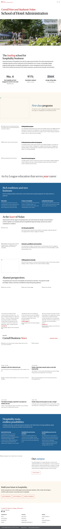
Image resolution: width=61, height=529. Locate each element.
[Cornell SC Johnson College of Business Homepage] (30, 508)
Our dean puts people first (28, 228)
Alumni (2, 516)
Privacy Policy (23, 527)
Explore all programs (28, 496)
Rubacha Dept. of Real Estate (27, 522)
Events (43, 518)
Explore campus (36, 472)
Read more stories (53, 338)
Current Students (4, 518)
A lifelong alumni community (28, 260)
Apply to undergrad (6, 496)
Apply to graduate (16, 496)
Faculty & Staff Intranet (46, 520)
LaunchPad (44, 522)
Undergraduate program (27, 126)
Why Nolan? (4, 201)
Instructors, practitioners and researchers (32, 244)
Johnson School (24, 520)
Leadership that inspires (47, 201)
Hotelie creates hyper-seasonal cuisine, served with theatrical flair (44, 368)
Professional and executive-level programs (32, 142)
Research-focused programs (28, 158)
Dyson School (24, 516)
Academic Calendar (45, 516)
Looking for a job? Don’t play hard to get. (10, 367)
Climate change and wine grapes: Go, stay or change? (44, 402)
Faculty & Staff (3, 520)
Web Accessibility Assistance (33, 527)
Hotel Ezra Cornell (14, 437)
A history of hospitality (27, 201)
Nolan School (24, 518)
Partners (2, 522)
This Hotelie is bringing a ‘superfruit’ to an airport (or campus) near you (14, 402)
